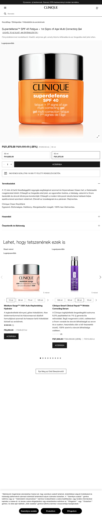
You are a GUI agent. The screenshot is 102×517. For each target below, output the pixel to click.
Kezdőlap (6, 22)
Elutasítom (50, 511)
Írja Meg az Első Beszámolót (51, 371)
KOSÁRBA (57, 164)
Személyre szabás (29, 511)
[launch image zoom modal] (98, 137)
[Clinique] (51, 7)
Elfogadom (71, 511)
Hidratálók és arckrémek (34, 22)
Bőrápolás (16, 22)
